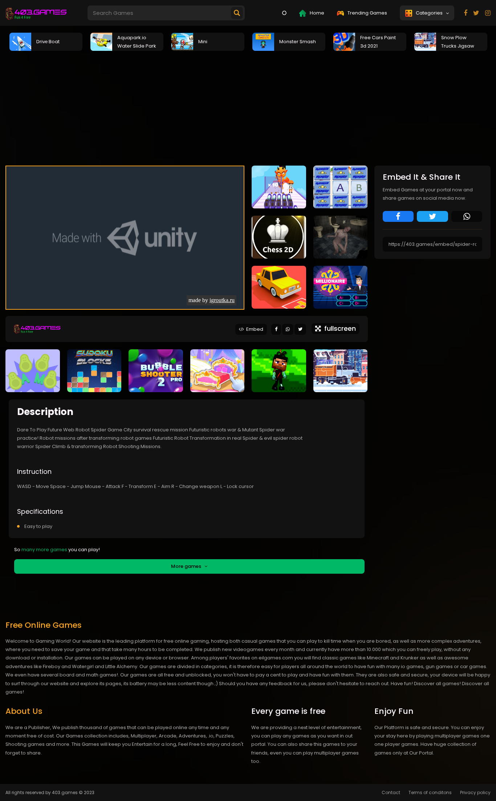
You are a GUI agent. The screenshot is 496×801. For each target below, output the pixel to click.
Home (316, 12)
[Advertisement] (248, 107)
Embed (253, 329)
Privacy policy (475, 792)
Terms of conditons (430, 792)
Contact (391, 792)
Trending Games (366, 12)
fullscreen (338, 328)
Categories (430, 12)
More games (187, 566)
